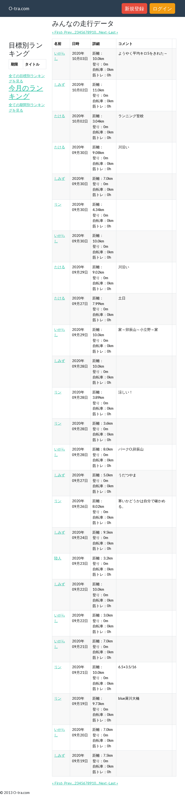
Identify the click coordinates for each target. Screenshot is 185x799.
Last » (113, 32)
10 (94, 32)
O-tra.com (19, 8)
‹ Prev (67, 32)
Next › (104, 32)
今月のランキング (26, 92)
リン (57, 204)
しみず (59, 84)
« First (57, 32)
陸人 (57, 558)
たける (59, 116)
